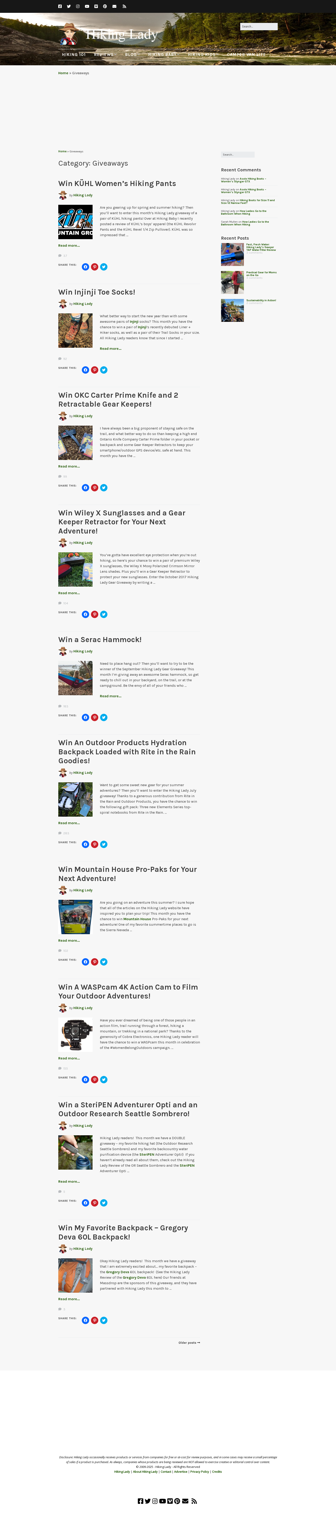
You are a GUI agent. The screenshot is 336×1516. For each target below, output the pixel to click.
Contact (166, 1471)
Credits (217, 1471)
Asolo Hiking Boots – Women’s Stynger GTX (243, 180)
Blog (131, 54)
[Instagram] (78, 6)
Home (63, 73)
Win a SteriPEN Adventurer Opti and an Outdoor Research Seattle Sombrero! (128, 1109)
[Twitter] (69, 6)
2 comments (254, 303)
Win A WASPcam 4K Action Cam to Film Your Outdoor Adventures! (128, 992)
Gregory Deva (117, 1272)
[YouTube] (87, 6)
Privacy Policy (199, 1471)
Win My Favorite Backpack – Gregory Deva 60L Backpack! (123, 1232)
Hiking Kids (202, 54)
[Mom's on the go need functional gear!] (232, 282)
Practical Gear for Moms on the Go (261, 274)
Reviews (104, 54)
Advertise (180, 1471)
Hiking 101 (74, 54)
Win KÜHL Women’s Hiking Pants (117, 183)
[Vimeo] (96, 6)
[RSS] (124, 6)
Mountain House (137, 919)
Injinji (134, 321)
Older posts (187, 1343)
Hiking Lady (83, 195)
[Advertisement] (168, 112)
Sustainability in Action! (261, 300)
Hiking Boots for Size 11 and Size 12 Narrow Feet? (248, 202)
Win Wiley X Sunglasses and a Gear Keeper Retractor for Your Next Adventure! (121, 522)
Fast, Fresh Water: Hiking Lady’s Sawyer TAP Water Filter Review (261, 247)
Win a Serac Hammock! (99, 639)
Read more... (69, 245)
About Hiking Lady (145, 1471)
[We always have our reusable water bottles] (232, 310)
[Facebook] (61, 6)
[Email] (114, 6)
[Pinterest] (105, 6)
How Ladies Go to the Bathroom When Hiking (244, 212)
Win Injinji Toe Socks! (96, 292)
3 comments (254, 252)
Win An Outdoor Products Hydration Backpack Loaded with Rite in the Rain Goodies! (127, 751)
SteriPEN (146, 1154)
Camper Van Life (246, 54)
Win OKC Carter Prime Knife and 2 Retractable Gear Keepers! (118, 400)
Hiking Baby (162, 54)
